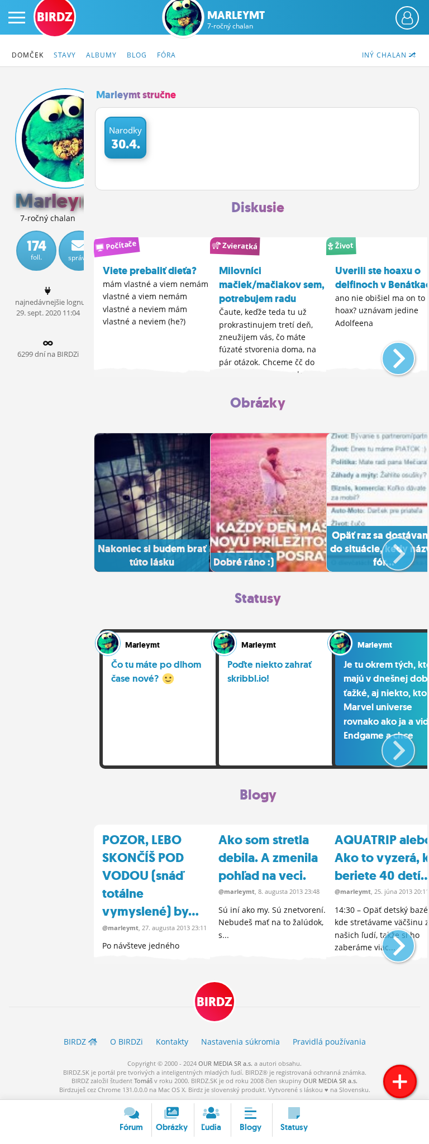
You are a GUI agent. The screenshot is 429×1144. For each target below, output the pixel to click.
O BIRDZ (126, 1041)
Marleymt (236, 19)
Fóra (166, 55)
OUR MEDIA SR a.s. (225, 1063)
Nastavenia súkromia (240, 1041)
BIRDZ (214, 1002)
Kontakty (172, 1041)
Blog (137, 55)
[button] (389, 354)
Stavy (65, 55)
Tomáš (143, 1080)
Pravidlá (329, 1041)
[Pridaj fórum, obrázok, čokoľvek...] (400, 1081)
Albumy (101, 55)
